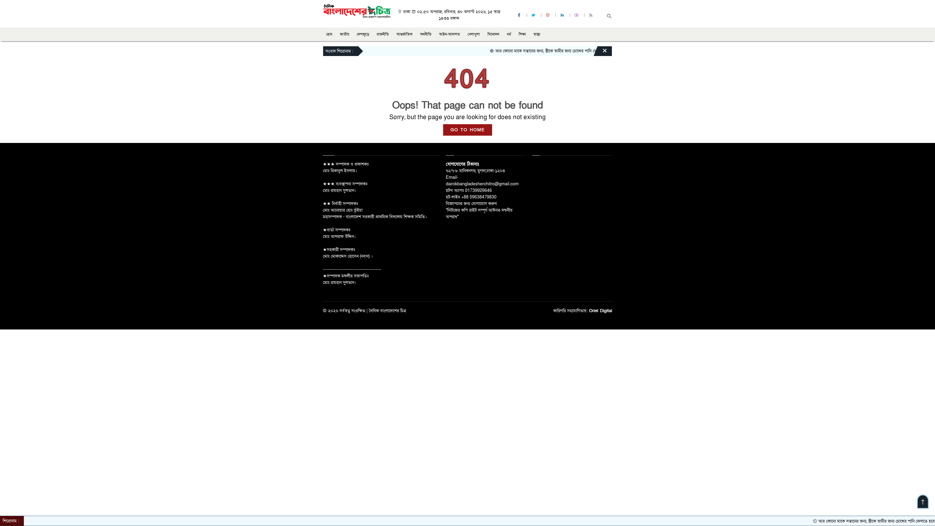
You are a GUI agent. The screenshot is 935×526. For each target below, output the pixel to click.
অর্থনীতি (425, 34)
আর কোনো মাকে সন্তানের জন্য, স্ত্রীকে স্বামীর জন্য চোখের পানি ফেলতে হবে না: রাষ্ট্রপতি (543, 51)
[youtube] (577, 15)
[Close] (600, 52)
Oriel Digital (600, 311)
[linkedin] (563, 15)
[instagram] (548, 15)
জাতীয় (344, 34)
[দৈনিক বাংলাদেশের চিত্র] (357, 10)
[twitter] (534, 15)
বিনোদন (493, 34)
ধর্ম (509, 34)
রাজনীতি (383, 34)
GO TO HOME (467, 130)
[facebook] (520, 15)
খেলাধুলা (474, 34)
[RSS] (591, 15)
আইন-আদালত (449, 34)
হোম (329, 34)
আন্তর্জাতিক (404, 34)
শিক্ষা (522, 34)
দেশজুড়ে (363, 34)
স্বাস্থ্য (536, 34)
